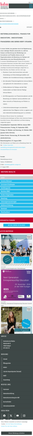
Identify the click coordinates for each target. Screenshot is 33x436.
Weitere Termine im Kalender (16, 225)
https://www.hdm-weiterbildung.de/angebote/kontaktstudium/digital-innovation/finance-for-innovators (13, 147)
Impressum (6, 389)
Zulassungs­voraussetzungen (9, 24)
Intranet (29, 27)
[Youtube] (18, 416)
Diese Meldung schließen (17, 433)
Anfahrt (5, 367)
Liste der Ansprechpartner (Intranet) (12, 371)
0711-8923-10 (6, 348)
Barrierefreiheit (7, 402)
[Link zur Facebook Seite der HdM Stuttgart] (1, 27)
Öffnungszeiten (7, 363)
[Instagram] (24, 416)
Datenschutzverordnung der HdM (11, 398)
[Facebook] (4, 416)
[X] (11, 416)
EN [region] (32, 2)
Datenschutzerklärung (8, 393)
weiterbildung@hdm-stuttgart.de (12, 164)
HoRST (4, 376)
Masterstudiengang (6, 21)
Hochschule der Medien (7, 13)
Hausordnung (6, 380)
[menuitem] (31, 6)
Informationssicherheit (9, 406)
